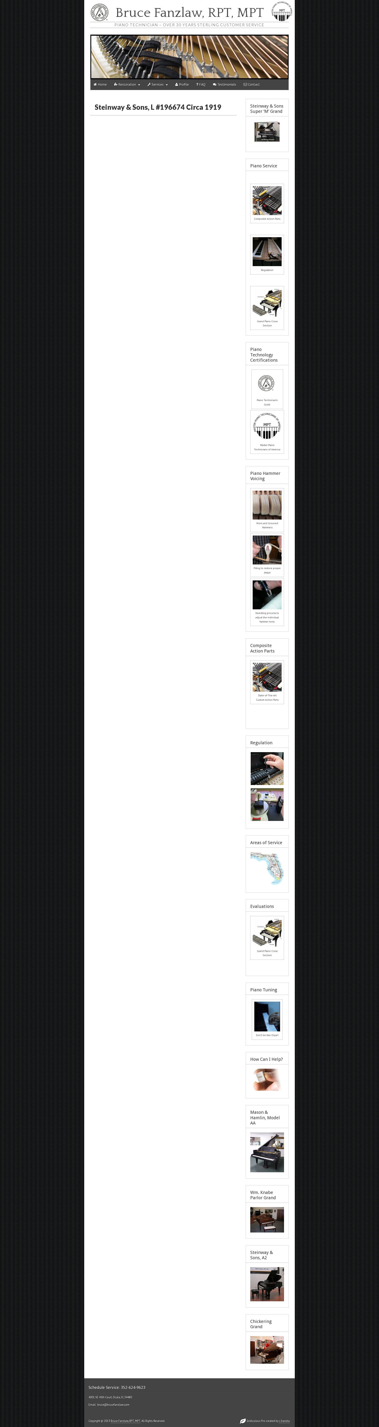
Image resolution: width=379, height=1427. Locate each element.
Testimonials (226, 84)
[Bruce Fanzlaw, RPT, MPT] (189, 57)
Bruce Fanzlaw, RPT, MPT (189, 13)
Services (157, 84)
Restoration (127, 84)
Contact (253, 84)
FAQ (202, 84)
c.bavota (284, 1421)
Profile (183, 84)
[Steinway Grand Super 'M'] (267, 141)
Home (102, 84)
